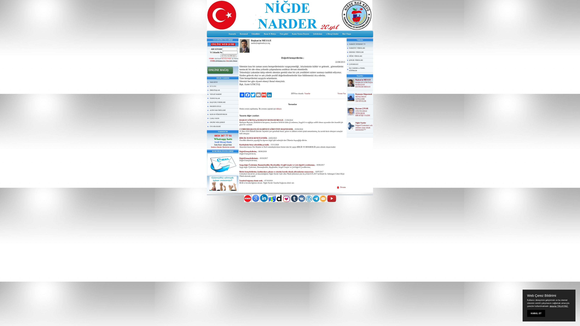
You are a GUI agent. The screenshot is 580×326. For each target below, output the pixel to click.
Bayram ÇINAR (361, 108)
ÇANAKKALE (353, 64)
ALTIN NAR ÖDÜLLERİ (218, 110)
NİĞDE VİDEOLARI (355, 56)
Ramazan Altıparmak (363, 94)
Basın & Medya (270, 34)
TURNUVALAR (215, 98)
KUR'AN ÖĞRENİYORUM (218, 114)
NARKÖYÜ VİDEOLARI (357, 48)
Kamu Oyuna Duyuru (300, 34)
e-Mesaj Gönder (332, 34)
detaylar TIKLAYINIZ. (559, 306)
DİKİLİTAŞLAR (215, 90)
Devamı (342, 187)
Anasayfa (232, 34)
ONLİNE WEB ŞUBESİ (217, 122)
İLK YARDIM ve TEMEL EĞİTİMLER (357, 69)
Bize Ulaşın (346, 34)
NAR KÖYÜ (214, 82)
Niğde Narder (360, 123)
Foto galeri (284, 34)
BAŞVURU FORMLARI (217, 102)
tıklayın (279, 109)
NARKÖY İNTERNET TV (357, 44)
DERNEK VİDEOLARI (356, 52)
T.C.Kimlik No (216, 52)
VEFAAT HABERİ (215, 94)
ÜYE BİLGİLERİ (215, 126)
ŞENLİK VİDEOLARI (356, 60)
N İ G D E (213, 86)
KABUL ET (536, 313)
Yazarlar (307, 94)
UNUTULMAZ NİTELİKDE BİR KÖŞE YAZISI (362, 113)
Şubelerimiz (317, 34)
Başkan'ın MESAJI (363, 80)
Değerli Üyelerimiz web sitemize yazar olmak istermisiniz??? (363, 127)
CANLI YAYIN (214, 118)
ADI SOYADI (216, 49)
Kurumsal (244, 34)
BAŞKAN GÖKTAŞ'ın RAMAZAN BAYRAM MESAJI (364, 84)
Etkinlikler (256, 34)
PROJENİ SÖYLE (215, 106)
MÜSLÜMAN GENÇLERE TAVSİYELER (360, 99)
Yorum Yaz (342, 94)
